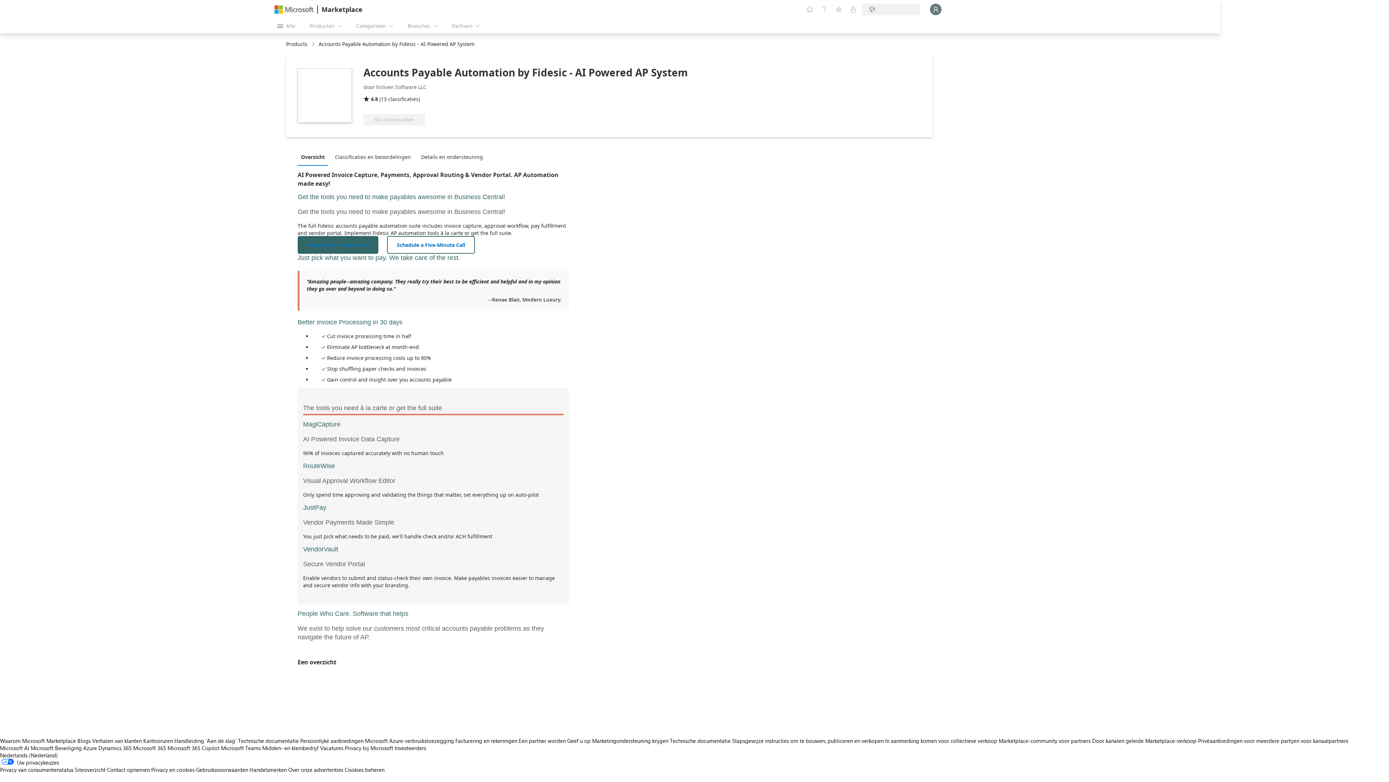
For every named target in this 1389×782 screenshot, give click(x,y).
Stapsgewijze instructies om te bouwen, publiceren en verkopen (808, 740)
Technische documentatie (268, 740)
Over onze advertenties (315, 769)
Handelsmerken (268, 769)
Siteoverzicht (90, 769)
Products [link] (296, 44)
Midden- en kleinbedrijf (290, 748)
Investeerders (410, 748)
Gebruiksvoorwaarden (222, 769)
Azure (90, 748)
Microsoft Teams (241, 748)
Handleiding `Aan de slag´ (205, 740)
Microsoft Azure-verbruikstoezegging (410, 740)
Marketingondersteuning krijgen (630, 740)
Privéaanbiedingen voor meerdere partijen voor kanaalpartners (1273, 740)
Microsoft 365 (149, 748)
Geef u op (579, 740)
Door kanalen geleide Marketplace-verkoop (1144, 740)
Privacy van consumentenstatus (36, 769)
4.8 (374, 99)
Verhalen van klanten (117, 740)
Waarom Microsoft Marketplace (38, 740)
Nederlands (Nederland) (29, 755)
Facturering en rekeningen (486, 740)
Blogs (84, 740)
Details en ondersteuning (452, 157)
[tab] (315, 157)
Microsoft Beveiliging (56, 748)
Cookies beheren (365, 769)
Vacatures (331, 748)
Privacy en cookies (173, 769)
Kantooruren (158, 740)
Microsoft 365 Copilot (193, 748)
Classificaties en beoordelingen (373, 157)
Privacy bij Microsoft (369, 748)
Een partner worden (542, 740)
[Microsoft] (294, 9)
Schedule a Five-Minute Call (431, 244)
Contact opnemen (128, 769)
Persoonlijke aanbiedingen (332, 740)
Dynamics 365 (115, 748)
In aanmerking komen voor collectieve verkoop (941, 740)
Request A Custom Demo (338, 244)
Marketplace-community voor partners (1045, 740)
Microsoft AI (14, 748)
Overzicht (313, 157)
